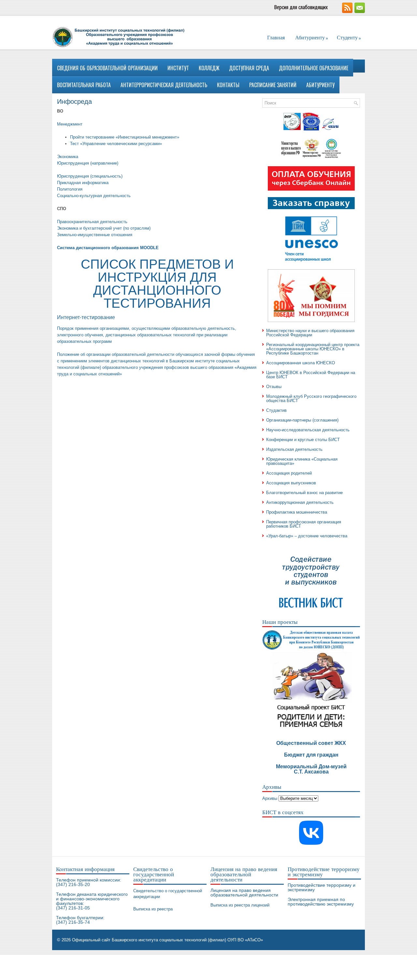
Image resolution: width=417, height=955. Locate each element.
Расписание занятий (272, 85)
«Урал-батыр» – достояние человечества (306, 535)
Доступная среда (249, 68)
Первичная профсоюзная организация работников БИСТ (303, 524)
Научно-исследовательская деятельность (308, 429)
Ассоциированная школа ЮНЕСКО (300, 362)
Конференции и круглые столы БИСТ (303, 439)
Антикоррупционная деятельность (300, 502)
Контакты (228, 85)
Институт (178, 68)
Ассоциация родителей (289, 473)
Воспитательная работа (84, 85)
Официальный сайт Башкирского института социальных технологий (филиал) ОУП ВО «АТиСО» (167, 939)
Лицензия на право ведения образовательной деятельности (244, 892)
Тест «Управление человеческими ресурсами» (116, 143)
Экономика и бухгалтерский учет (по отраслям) (104, 228)
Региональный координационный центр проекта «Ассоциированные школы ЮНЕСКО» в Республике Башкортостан (312, 349)
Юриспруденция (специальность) (89, 176)
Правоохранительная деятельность (92, 221)
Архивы (269, 798)
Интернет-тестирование (86, 317)
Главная (276, 37)
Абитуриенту (311, 38)
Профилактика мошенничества (296, 512)
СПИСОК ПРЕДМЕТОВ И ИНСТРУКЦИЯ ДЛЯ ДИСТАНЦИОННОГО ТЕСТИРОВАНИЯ (157, 283)
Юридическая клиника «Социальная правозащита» (302, 461)
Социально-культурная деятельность (94, 195)
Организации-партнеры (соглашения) (302, 420)
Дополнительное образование (313, 68)
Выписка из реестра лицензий (239, 905)
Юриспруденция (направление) (87, 163)
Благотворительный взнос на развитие (304, 492)
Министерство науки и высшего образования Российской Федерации (310, 332)
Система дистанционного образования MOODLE (108, 247)
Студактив (276, 410)
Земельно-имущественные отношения (94, 234)
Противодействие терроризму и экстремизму (321, 887)
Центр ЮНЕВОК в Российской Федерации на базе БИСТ (310, 374)
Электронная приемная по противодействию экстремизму (321, 902)
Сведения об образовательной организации (107, 68)
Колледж (209, 68)
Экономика (67, 156)
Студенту (349, 38)
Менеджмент (69, 124)
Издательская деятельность (294, 449)
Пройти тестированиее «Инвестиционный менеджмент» (124, 137)
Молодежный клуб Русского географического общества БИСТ (311, 398)
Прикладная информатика (82, 182)
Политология (69, 189)
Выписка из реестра (153, 909)
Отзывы (273, 386)
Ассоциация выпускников (291, 482)
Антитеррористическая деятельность (164, 85)
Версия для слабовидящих (301, 7)
